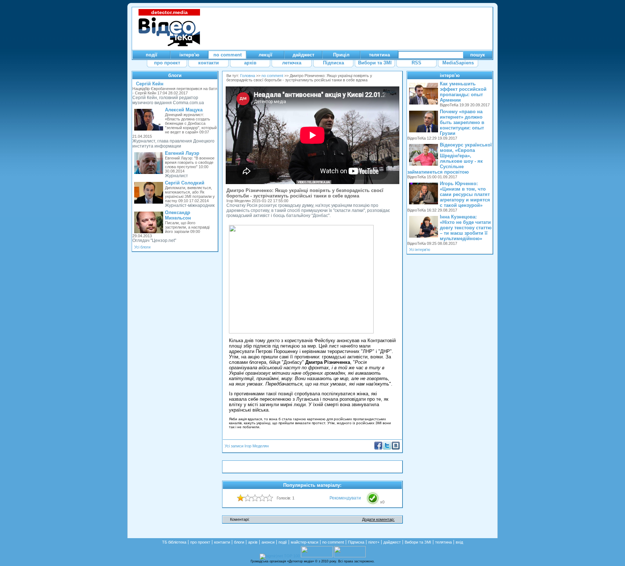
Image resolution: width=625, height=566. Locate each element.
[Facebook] (378, 448)
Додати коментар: (378, 519)
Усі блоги (142, 247)
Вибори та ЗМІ (418, 542)
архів (253, 542)
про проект (200, 542)
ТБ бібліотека (174, 542)
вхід (459, 542)
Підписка (356, 542)
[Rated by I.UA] (317, 556)
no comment (272, 75)
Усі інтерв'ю (419, 249)
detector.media (169, 12)
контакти (222, 542)
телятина (443, 542)
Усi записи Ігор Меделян (247, 446)
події (283, 542)
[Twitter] (387, 448)
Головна (247, 75)
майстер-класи (304, 542)
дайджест (392, 542)
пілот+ (373, 542)
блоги (175, 75)
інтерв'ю (450, 75)
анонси (268, 542)
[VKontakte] (395, 448)
